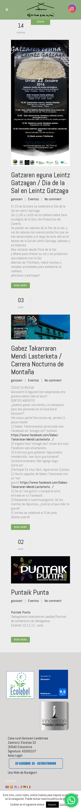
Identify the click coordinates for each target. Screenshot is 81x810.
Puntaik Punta (30, 592)
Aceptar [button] (52, 804)
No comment (53, 199)
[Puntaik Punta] (40, 569)
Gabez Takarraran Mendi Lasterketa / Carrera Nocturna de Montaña (37, 360)
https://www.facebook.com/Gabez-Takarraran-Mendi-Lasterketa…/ (35, 437)
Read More (20, 285)
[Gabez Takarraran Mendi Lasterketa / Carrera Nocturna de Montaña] (40, 327)
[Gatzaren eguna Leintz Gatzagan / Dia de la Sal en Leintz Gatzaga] (40, 103)
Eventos (33, 199)
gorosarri (16, 199)
